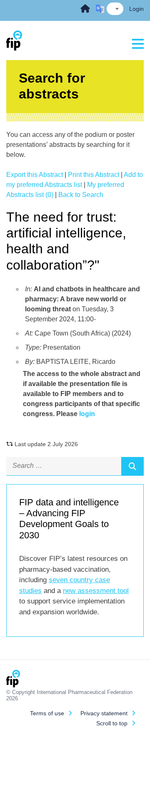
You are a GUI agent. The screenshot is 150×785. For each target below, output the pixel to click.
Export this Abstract (34, 174)
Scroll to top (112, 723)
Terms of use (47, 713)
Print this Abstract (93, 174)
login (87, 413)
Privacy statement (104, 713)
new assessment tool (96, 591)
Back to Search (80, 194)
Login (136, 9)
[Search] (132, 466)
